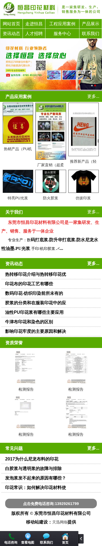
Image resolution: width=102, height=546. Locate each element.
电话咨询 (10, 542)
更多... (93, 96)
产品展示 (90, 23)
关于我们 (14, 212)
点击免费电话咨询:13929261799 (51, 503)
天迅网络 (59, 522)
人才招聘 (34, 33)
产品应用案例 (18, 96)
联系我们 (90, 33)
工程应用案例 (62, 23)
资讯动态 (11, 33)
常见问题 (14, 448)
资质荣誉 (14, 342)
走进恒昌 (34, 23)
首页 (65, 542)
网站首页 (11, 23)
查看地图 (27, 542)
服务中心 (62, 33)
